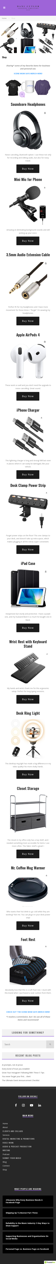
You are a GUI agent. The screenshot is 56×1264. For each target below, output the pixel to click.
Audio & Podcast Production (17, 1146)
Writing (6, 1150)
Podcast (6, 1154)
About (5, 1127)
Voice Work (8, 1142)
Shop (5, 1169)
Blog (5, 1162)
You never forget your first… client (16, 1076)
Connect (6, 1165)
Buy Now (28, 168)
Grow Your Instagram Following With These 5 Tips (23, 1072)
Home (5, 1123)
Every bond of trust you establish (16, 1069)
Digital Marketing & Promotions (19, 1138)
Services (6, 1135)
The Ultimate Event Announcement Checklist (20, 1080)
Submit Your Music (12, 1158)
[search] (50, 1044)
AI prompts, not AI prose (12, 1065)
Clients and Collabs (13, 1131)
